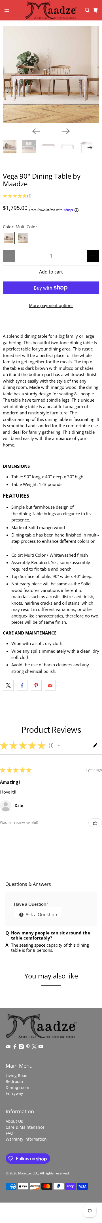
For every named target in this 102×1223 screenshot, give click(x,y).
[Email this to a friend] (50, 685)
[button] (59, 745)
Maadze (24, 1173)
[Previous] (36, 131)
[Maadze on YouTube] (40, 1047)
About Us (14, 1121)
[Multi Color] (9, 238)
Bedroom (14, 1081)
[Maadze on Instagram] (21, 1047)
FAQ (9, 1133)
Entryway (14, 1093)
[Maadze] (51, 10)
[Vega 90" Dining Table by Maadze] (51, 74)
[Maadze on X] (34, 1047)
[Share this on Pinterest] (36, 685)
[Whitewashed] (23, 238)
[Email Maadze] (8, 1047)
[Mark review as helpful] (95, 822)
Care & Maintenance (25, 1127)
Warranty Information (26, 1139)
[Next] (66, 131)
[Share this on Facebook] (22, 685)
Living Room (17, 1075)
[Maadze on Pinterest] (27, 1047)
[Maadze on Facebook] (14, 1047)
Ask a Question (40, 914)
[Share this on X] (8, 685)
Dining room (17, 1087)
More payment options (51, 305)
